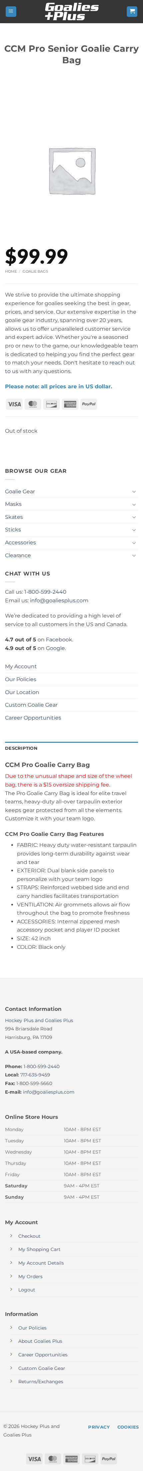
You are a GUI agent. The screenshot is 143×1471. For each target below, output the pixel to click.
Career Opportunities (33, 718)
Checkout (29, 1236)
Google (55, 648)
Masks (13, 504)
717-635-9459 (35, 1075)
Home (11, 271)
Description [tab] (21, 748)
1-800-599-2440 (45, 592)
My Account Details (41, 1263)
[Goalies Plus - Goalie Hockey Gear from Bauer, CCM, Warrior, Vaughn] (71, 11)
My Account (21, 666)
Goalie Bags (35, 271)
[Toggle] (134, 491)
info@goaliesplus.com (59, 600)
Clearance (18, 555)
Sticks (13, 529)
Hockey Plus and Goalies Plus (39, 1020)
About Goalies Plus (40, 1341)
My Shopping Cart (39, 1249)
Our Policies (20, 679)
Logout (26, 1290)
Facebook (59, 639)
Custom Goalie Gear (31, 705)
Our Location (22, 692)
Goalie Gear (20, 491)
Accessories (20, 542)
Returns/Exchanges (40, 1382)
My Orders (30, 1277)
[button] (11, 11)
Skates (14, 517)
